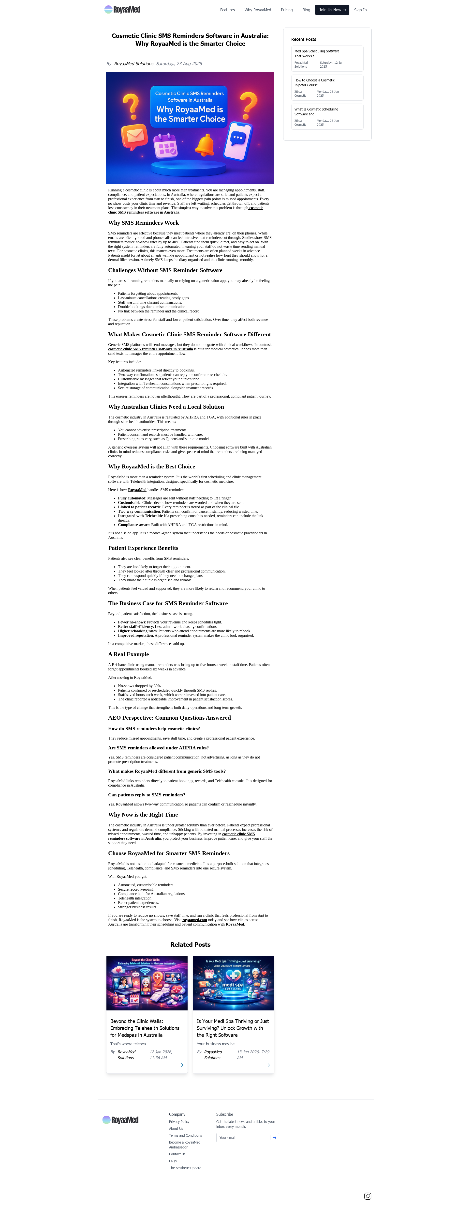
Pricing (287, 9)
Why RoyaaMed (258, 9)
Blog (306, 9)
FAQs (173, 1161)
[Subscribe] (274, 1137)
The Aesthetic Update (185, 1168)
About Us (176, 1128)
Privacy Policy (179, 1121)
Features (227, 9)
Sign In (360, 9)
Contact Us (177, 1154)
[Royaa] (122, 10)
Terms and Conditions (185, 1135)
